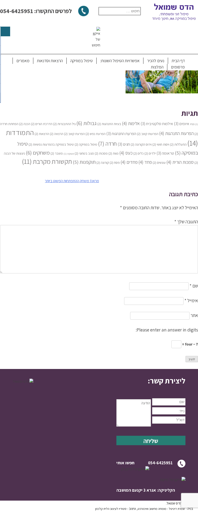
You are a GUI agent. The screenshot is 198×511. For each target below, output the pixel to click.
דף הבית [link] (178, 60)
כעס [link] (126, 153)
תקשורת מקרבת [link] (47, 161)
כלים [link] (138, 153)
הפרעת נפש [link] (95, 133)
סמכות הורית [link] (180, 162)
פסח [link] (115, 162)
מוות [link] (113, 153)
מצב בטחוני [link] (84, 153)
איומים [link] (181, 123)
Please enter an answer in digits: (167, 330)
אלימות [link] (131, 123)
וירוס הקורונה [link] (141, 144)
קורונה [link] (102, 162)
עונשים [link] (159, 162)
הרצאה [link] (56, 133)
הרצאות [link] (42, 133)
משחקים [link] (38, 152)
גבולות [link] (86, 123)
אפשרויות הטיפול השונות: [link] (120, 60)
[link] (162, 92)
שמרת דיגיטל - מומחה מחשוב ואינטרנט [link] (161, 509)
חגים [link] (124, 144)
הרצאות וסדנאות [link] (50, 60)
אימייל (191, 300)
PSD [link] (194, 124)
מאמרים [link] (22, 60)
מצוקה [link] (69, 153)
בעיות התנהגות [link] (109, 123)
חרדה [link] (107, 143)
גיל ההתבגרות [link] (64, 123)
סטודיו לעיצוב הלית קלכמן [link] (111, 509)
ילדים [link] (150, 153)
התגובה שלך (186, 221)
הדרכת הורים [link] (41, 123)
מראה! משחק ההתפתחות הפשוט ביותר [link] (72, 180)
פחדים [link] (129, 162)
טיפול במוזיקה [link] (81, 60)
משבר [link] (56, 153)
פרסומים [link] (178, 67)
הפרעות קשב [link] (147, 133)
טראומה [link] (165, 153)
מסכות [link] (101, 153)
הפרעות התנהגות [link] (176, 133)
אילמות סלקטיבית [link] (157, 123)
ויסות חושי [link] (160, 144)
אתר (194, 315)
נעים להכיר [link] (155, 60)
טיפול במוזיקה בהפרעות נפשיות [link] (51, 144)
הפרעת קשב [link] (74, 133)
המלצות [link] (157, 67)
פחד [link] (145, 162)
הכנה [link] (24, 123)
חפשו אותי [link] (125, 463)
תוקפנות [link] (84, 162)
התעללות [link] (178, 144)
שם (194, 286)
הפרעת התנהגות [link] (121, 133)
